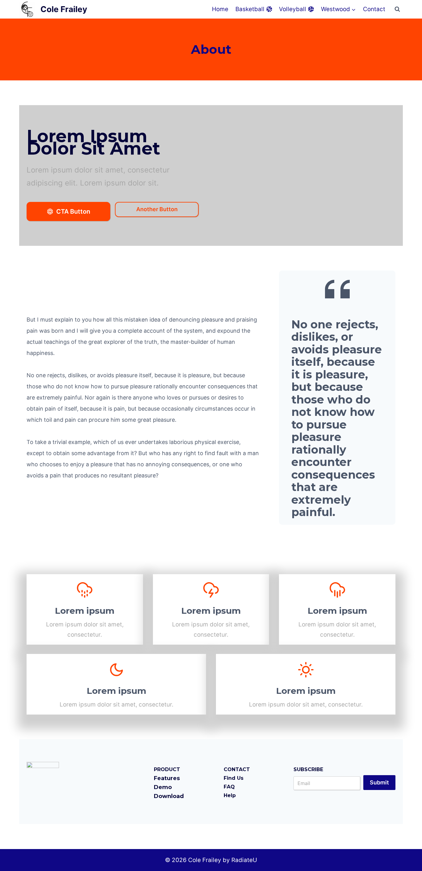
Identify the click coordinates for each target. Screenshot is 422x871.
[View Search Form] (397, 9)
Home (220, 9)
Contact (374, 9)
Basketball (249, 9)
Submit (379, 782)
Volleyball (292, 9)
